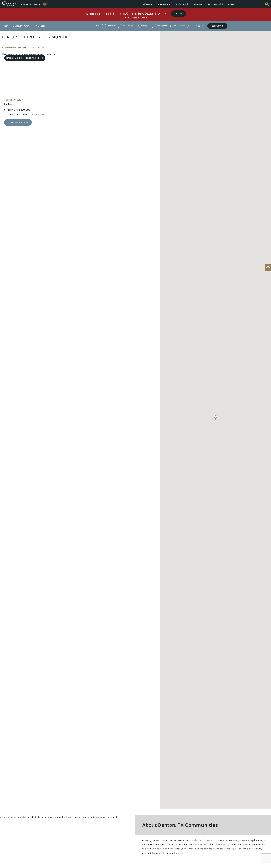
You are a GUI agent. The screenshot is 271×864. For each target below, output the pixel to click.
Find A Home (147, 4)
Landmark (14, 99)
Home (6, 26)
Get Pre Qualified (215, 4)
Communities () (11, 47)
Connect (198, 4)
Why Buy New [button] (164, 4)
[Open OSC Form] (268, 267)
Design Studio (182, 4)
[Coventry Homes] (34, 4)
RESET (199, 26)
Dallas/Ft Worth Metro (24, 26)
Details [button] (179, 13)
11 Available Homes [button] (18, 122)
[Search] (267, 3)
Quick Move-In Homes (34, 47)
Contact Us (217, 26)
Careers (231, 4)
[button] (215, 417)
